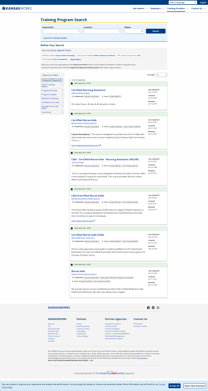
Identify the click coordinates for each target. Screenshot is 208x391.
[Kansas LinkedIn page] (153, 308)
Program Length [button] (49, 94)
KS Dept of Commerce (113, 324)
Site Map (51, 341)
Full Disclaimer (142, 358)
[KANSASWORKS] (17, 8)
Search (156, 31)
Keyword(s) (47, 27)
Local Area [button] (46, 112)
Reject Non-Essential (195, 386)
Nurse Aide (78, 271)
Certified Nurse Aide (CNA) (87, 234)
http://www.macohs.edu (81, 221)
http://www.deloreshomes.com (85, 145)
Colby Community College (80, 93)
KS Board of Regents (112, 329)
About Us (51, 324)
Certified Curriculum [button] (51, 102)
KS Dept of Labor (111, 326)
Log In (203, 2)
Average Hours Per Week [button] (50, 107)
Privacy (79, 324)
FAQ (49, 326)
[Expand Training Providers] (187, 8)
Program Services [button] (49, 90)
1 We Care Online (77, 162)
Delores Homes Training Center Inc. (84, 123)
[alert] (118, 84)
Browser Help (53, 334)
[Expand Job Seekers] (147, 8)
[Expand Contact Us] (204, 8)
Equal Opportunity (83, 326)
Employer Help (53, 331)
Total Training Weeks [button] (48, 85)
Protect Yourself (54, 336)
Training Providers (176, 8)
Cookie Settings (82, 336)
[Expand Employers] (163, 8)
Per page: (151, 75)
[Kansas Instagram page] (158, 308)
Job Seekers (138, 8)
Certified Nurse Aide (84, 120)
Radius (127, 27)
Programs (51, 338)
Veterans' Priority (83, 329)
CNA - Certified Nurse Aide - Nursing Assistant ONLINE (105, 159)
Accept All (174, 386)
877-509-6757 (138, 324)
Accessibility (81, 331)
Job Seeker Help (54, 329)
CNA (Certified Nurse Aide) (87, 195)
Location (88, 27)
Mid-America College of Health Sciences (85, 198)
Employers (156, 8)
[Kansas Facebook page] (148, 308)
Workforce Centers (140, 326)
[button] (55, 38)
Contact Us (196, 8)
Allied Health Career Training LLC (83, 238)
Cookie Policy (81, 334)
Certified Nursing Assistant (88, 90)
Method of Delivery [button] (50, 98)
